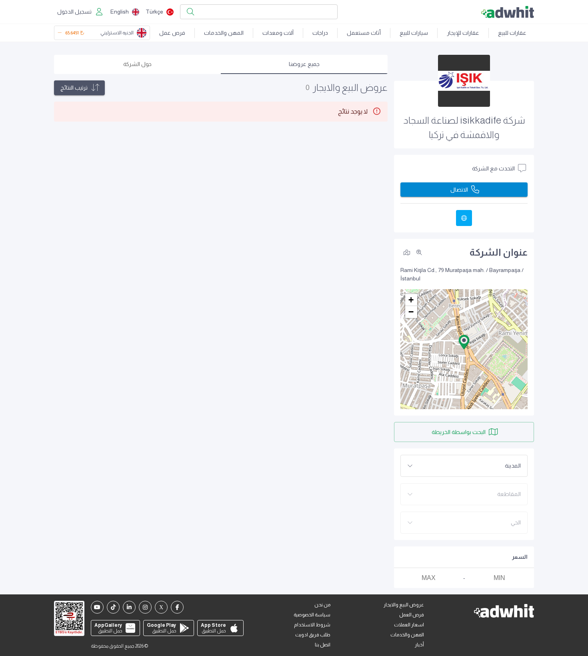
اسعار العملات (409, 625)
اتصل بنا (322, 645)
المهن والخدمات (224, 33)
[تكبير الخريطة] (419, 252)
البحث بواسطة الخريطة (459, 432)
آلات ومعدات (278, 33)
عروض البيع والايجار (404, 605)
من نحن (322, 605)
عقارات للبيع (512, 33)
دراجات (320, 33)
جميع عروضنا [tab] (304, 64)
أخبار (419, 645)
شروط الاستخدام (312, 625)
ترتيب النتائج (74, 87)
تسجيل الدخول (74, 11)
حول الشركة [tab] (137, 64)
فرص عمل (172, 33)
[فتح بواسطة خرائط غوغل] (406, 252)
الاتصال (459, 189)
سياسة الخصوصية (312, 615)
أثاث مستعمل (364, 33)
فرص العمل (411, 615)
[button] (464, 342)
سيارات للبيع (414, 33)
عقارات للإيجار (463, 33)
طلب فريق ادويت (312, 635)
